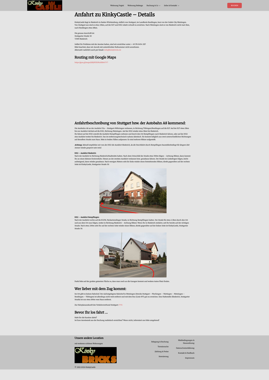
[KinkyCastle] (44, 5)
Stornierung (164, 356)
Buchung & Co (152, 5)
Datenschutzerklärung (185, 348)
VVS (120, 305)
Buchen (234, 5)
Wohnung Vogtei (117, 5)
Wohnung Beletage (135, 5)
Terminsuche (163, 346)
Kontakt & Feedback (186, 353)
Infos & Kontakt (170, 5)
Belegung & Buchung (160, 342)
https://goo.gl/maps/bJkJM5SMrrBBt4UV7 (91, 62)
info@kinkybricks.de (112, 50)
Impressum (189, 358)
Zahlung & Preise (162, 351)
